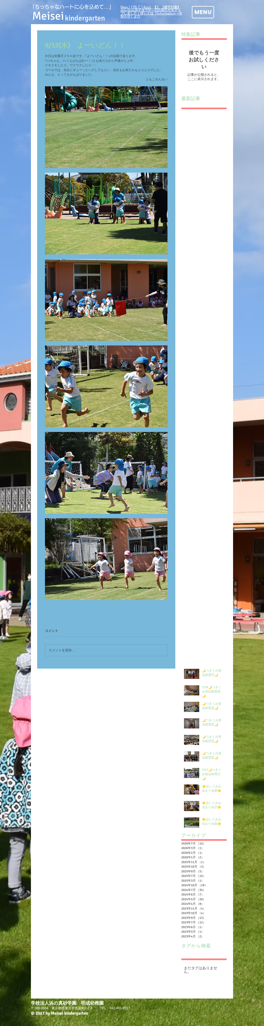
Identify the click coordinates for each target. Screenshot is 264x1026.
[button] (203, 12)
